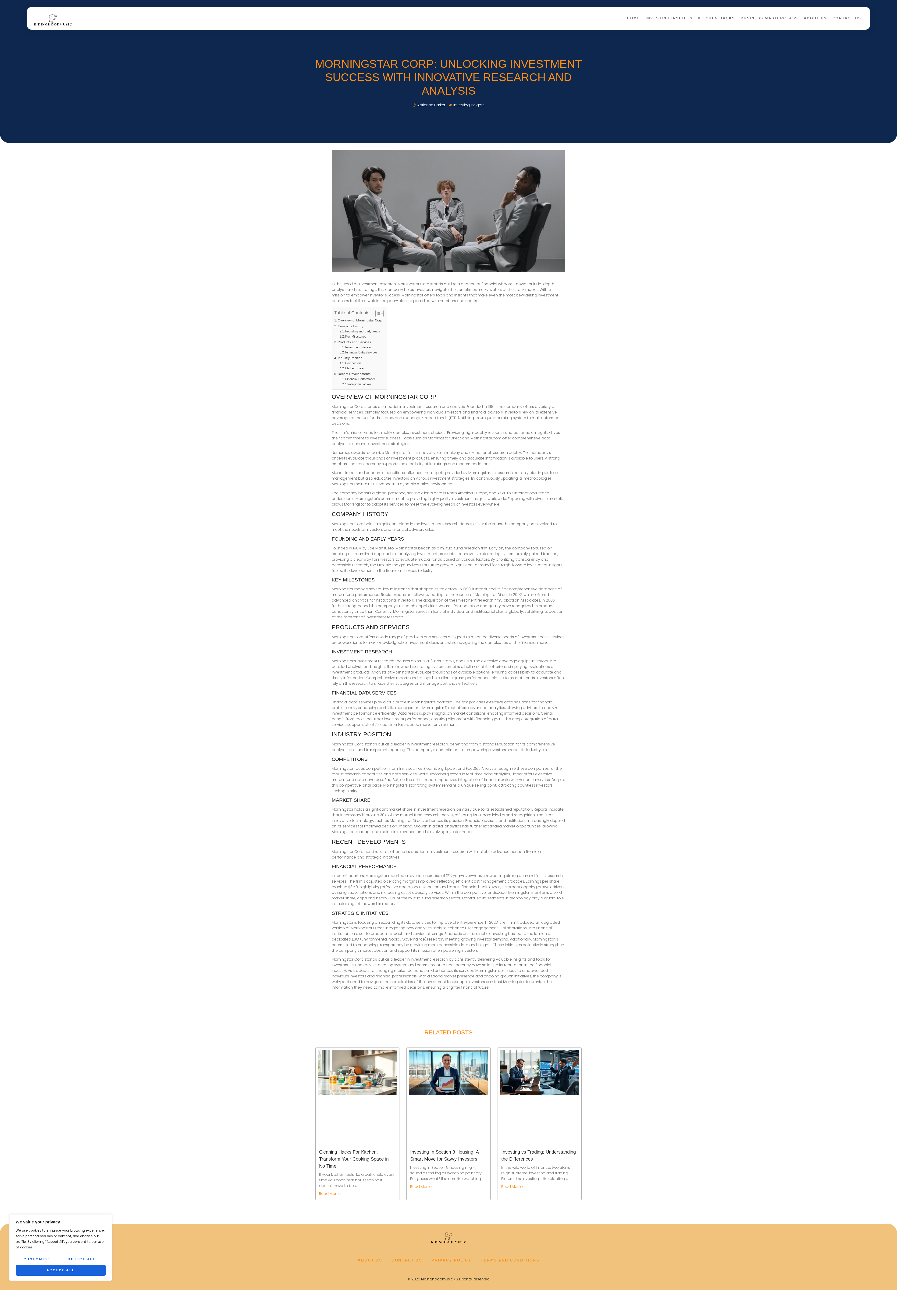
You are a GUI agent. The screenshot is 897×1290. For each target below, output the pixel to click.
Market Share (354, 368)
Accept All (60, 1270)
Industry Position (350, 358)
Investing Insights (669, 18)
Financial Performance (360, 379)
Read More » (330, 1193)
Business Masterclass (769, 18)
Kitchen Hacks (716, 18)
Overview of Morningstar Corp (360, 320)
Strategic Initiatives (358, 384)
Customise (37, 1259)
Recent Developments (354, 374)
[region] (60, 1247)
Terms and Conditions (510, 1260)
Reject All (82, 1259)
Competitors (353, 363)
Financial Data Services (361, 352)
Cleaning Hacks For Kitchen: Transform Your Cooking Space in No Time (354, 1159)
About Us (815, 18)
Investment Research (359, 347)
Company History (350, 326)
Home (633, 18)
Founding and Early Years (362, 331)
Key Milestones (355, 336)
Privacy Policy (451, 1260)
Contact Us (847, 18)
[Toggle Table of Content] (377, 313)
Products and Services (354, 342)
